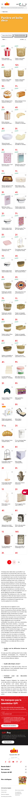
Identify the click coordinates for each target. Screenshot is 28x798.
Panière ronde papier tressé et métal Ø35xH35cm (20, 59)
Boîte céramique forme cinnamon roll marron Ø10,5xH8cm (7, 101)
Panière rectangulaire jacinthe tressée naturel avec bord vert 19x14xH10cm (20, 314)
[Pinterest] (17, 761)
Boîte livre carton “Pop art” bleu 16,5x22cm (20, 165)
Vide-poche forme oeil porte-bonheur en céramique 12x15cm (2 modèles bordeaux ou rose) (20, 292)
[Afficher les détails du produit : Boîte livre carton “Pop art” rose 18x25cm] (21, 221)
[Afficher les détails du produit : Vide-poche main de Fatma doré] (21, 476)
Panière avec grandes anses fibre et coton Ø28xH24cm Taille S (7, 292)
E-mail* (3, 712)
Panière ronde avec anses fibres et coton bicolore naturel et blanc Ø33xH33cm (20, 356)
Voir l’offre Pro (8, 742)
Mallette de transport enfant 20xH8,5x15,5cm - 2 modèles (7, 420)
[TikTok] (20, 761)
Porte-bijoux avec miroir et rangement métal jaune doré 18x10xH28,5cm (20, 250)
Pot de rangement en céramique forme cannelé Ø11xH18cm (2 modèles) (7, 547)
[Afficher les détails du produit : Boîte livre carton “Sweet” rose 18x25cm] (7, 200)
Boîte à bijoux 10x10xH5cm (18, 420)
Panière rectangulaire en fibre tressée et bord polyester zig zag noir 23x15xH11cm (20, 271)
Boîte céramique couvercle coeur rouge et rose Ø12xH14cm (7, 59)
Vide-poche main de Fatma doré (19, 483)
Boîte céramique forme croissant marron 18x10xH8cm (7, 441)
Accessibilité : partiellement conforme (18, 794)
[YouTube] (13, 761)
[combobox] (14, 7)
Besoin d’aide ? (6, 767)
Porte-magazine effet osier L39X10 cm (20, 505)
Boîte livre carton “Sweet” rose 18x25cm (7, 207)
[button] (19, 4)
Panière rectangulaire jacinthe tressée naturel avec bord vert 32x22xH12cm (20, 335)
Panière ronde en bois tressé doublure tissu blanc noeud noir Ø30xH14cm (20, 207)
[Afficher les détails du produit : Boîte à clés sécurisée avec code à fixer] (21, 518)
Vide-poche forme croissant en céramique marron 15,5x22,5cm (20, 123)
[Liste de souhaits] (12, 48)
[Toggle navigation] (2, 4)
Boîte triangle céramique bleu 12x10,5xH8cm (18, 462)
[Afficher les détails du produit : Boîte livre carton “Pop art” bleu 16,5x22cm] (21, 157)
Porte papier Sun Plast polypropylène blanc (7, 483)
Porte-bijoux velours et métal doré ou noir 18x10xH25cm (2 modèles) (7, 462)
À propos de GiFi (6, 772)
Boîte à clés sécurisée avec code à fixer (20, 526)
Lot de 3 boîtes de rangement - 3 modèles (7, 377)
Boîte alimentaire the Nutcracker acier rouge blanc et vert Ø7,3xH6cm (20, 377)
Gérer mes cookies (19, 790)
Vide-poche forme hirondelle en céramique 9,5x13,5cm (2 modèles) (20, 144)
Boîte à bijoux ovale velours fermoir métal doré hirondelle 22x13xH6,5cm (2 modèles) (20, 186)
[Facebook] (5, 761)
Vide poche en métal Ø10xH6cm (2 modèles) (7, 526)
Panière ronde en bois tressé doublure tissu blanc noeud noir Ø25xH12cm (7, 229)
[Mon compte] (22, 4)
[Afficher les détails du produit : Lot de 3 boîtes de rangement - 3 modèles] (7, 370)
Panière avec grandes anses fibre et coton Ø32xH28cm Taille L (7, 314)
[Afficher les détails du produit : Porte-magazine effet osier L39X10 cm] (21, 497)
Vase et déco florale (7, 35)
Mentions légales (5, 794)
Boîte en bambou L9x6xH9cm (19, 398)
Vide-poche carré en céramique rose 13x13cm (6, 250)
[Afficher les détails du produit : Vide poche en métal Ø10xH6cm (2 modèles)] (7, 518)
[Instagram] (9, 761)
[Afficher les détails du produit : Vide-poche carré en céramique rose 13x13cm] (7, 242)
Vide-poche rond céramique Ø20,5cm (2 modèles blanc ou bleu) (7, 144)
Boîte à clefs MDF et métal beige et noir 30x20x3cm (20, 547)
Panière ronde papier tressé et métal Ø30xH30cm (6, 80)
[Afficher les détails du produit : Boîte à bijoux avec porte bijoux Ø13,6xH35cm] (7, 497)
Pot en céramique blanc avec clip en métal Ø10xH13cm (20, 441)
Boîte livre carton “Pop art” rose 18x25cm (20, 229)
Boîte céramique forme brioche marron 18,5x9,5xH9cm (20, 101)
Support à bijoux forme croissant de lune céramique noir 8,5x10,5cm (7, 398)
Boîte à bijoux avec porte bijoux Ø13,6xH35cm (6, 505)
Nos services (5, 769)
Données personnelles (6, 796)
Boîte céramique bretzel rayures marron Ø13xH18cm (7, 123)
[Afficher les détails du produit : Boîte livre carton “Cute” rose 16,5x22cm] (7, 157)
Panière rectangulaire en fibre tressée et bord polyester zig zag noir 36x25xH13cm (7, 356)
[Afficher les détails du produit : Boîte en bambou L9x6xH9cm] (21, 391)
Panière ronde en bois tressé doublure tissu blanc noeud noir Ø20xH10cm (7, 271)
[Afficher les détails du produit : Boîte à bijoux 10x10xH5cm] (21, 412)
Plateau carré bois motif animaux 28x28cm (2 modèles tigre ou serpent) (7, 186)
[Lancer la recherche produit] (2, 7)
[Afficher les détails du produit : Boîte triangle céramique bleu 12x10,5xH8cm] (21, 454)
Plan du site (4, 790)
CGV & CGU (3, 792)
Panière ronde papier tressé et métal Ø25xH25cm (20, 80)
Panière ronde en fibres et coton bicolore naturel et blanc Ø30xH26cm (7, 335)
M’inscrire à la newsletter (9, 725)
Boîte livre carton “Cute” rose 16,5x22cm (7, 165)
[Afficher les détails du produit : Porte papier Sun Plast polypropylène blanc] (7, 476)
